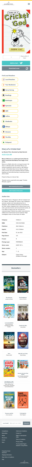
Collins (7, 116)
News (3, 442)
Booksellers (4, 433)
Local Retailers (10, 79)
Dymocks (8, 106)
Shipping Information (7, 454)
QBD (6, 111)
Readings (8, 95)
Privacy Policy (19, 441)
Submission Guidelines (21, 431)
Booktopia (8, 100)
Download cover (14, 68)
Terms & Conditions (20, 439)
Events (3, 440)
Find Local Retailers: (8, 75)
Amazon (8, 132)
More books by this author (16, 186)
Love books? (6, 423)
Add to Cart (14, 63)
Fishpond (8, 142)
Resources (4, 437)
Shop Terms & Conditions (8, 457)
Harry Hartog (9, 90)
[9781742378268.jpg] (16, 31)
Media (3, 435)
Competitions (5, 431)
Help (3, 459)
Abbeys (7, 127)
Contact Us (18, 433)
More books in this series (16, 190)
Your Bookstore (10, 85)
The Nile (8, 137)
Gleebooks (8, 121)
